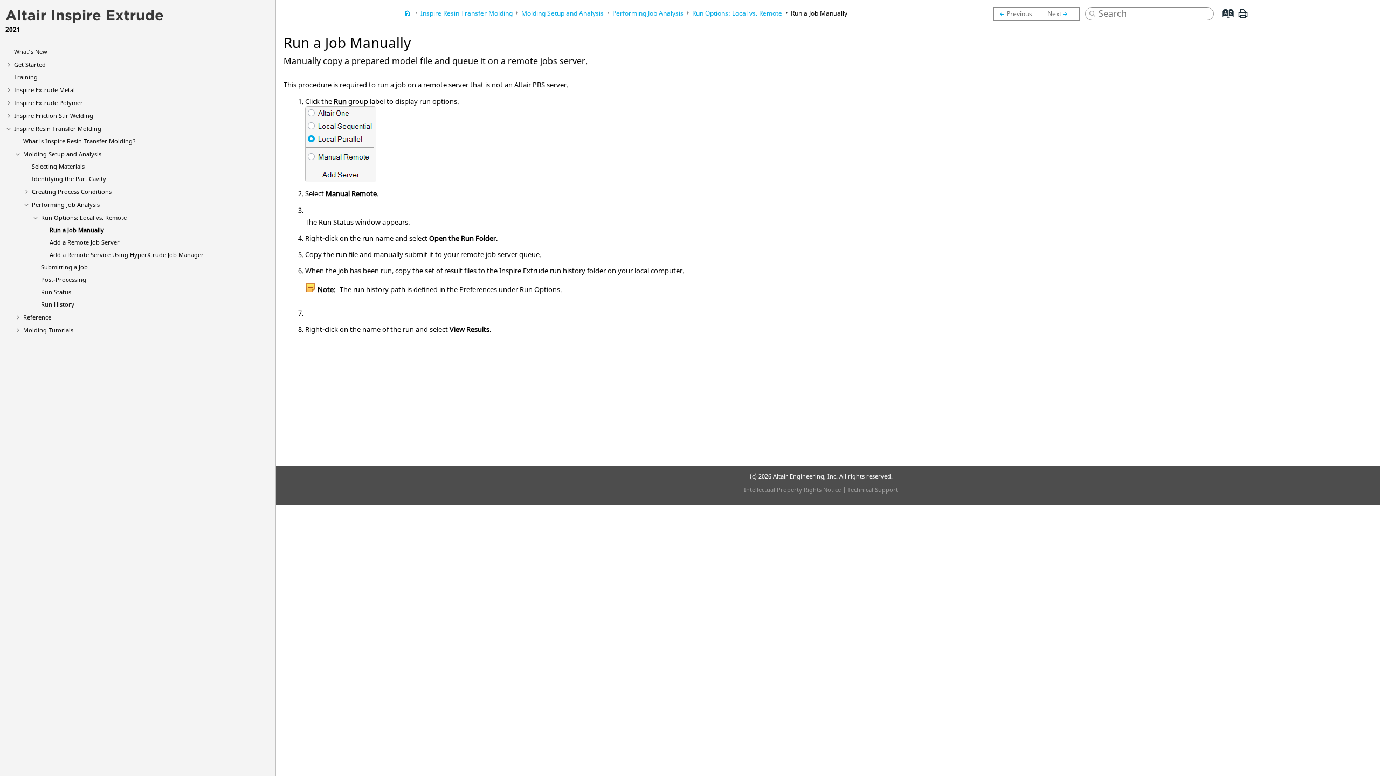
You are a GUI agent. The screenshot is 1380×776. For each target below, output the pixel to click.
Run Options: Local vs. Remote (84, 217)
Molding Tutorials (48, 330)
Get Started (30, 64)
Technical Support (872, 490)
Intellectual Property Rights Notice (792, 490)
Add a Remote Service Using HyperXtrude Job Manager (127, 255)
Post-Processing (63, 279)
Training (26, 77)
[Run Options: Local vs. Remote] (1015, 14)
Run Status (56, 292)
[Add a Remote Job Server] (1061, 14)
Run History (57, 304)
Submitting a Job (64, 267)
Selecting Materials (58, 166)
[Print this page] (1243, 18)
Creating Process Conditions (72, 192)
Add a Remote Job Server (85, 242)
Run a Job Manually (77, 230)
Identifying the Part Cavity (69, 179)
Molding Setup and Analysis (62, 154)
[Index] (1224, 21)
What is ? (79, 141)
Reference (37, 317)
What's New (30, 51)
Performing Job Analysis (66, 204)
